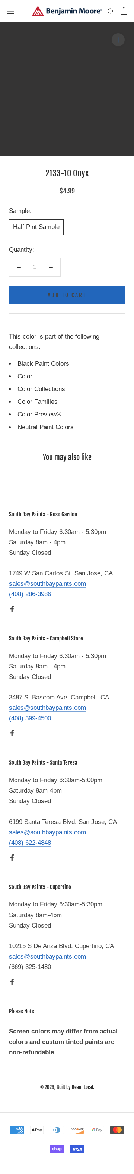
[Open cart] (124, 11)
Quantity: (21, 249)
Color (24, 376)
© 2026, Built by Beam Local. (67, 1087)
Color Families (37, 401)
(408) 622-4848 (30, 842)
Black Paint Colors (43, 363)
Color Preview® (39, 414)
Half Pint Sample (36, 226)
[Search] (111, 10)
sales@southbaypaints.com (47, 583)
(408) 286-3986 (30, 594)
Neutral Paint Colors (45, 427)
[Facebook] (12, 609)
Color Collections (41, 389)
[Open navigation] (10, 11)
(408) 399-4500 (30, 718)
